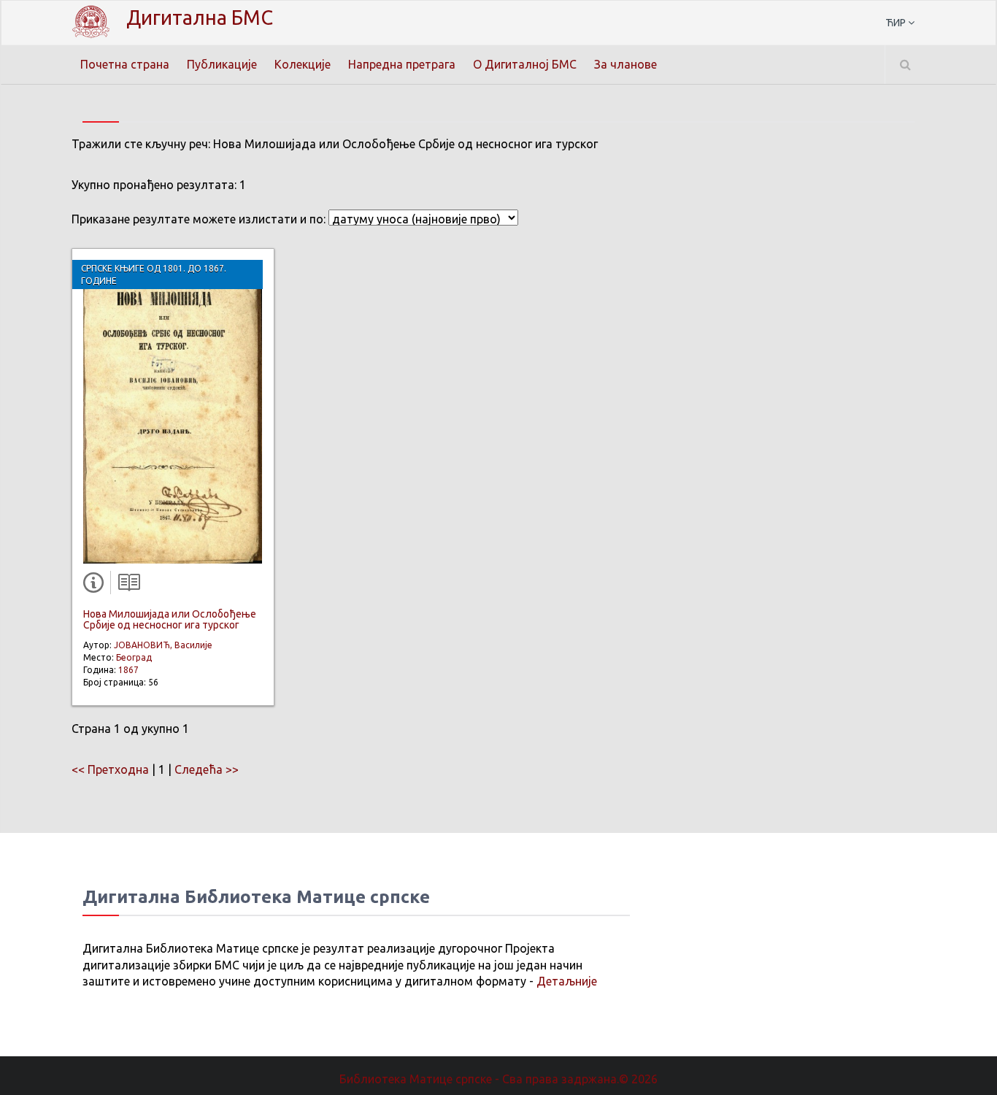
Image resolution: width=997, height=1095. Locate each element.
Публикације (222, 64)
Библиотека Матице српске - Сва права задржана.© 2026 (498, 1079)
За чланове (625, 64)
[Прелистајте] (125, 585)
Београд (134, 657)
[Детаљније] (96, 585)
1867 (128, 670)
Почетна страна (124, 64)
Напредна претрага (401, 64)
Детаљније (566, 981)
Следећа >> (206, 769)
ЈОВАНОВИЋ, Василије (163, 645)
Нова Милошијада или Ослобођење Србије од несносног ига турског (169, 619)
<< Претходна (110, 769)
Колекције (302, 64)
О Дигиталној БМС (525, 64)
